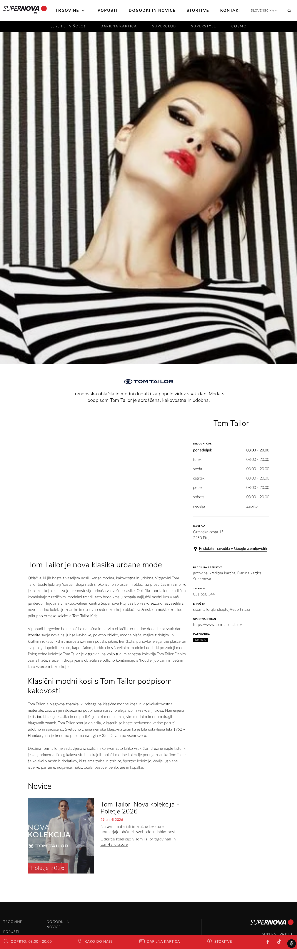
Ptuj (36, 13)
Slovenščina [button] (262, 10)
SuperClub (164, 26)
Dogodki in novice (152, 10)
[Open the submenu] (83, 10)
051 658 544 (204, 594)
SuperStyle (203, 26)
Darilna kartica (118, 26)
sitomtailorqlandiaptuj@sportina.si (221, 610)
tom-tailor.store (114, 845)
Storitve (198, 10)
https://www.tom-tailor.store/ (217, 625)
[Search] (288, 10)
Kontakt (231, 10)
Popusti (108, 10)
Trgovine (67, 10)
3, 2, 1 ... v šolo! (67, 26)
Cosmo (239, 26)
